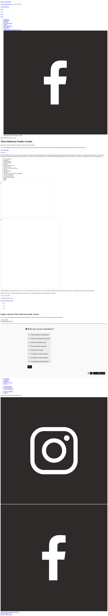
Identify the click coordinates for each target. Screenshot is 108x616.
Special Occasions (8, 23)
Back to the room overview (7, 300)
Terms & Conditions (8, 391)
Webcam (6, 392)
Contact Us (6, 28)
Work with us (7, 27)
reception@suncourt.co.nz (7, 4)
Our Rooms (6, 19)
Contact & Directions (8, 389)
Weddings (6, 22)
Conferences (6, 20)
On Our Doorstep (8, 386)
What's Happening (8, 26)
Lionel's (5, 24)
